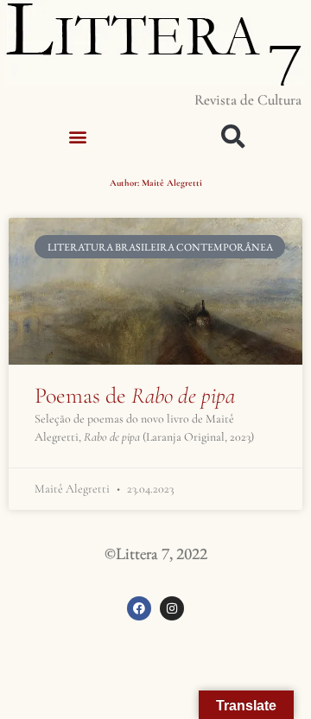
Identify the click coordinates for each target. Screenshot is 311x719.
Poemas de (135, 395)
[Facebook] (139, 608)
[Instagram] (172, 608)
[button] (78, 136)
